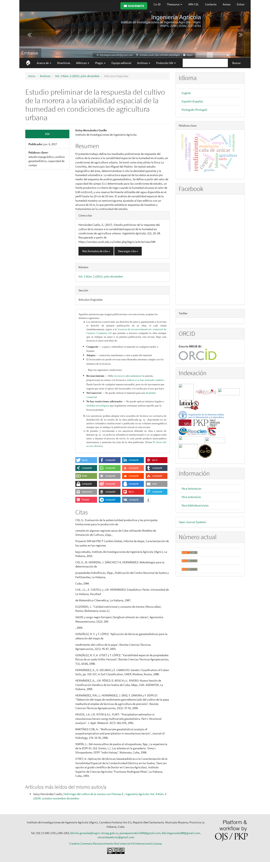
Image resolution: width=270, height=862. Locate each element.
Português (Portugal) (194, 110)
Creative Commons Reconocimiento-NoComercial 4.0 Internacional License (115, 843)
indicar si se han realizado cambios (145, 380)
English (186, 93)
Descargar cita (127, 251)
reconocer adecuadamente (128, 375)
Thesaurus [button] (173, 4)
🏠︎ (28, 62)
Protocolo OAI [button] (165, 63)
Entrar (241, 4)
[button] (86, 460)
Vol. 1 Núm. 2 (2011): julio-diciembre (77, 76)
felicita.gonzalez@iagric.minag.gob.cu (94, 833)
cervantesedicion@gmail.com (115, 837)
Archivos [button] (142, 63)
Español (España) (192, 101)
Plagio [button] (99, 63)
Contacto (210, 4)
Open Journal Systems (192, 522)
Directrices (63, 63)
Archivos (45, 76)
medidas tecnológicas (98, 405)
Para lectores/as (191, 488)
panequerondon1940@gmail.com (140, 833)
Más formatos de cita (95, 251)
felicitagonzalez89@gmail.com (181, 833)
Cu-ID (157, 4)
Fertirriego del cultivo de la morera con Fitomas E (93, 794)
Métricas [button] (81, 63)
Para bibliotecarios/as (195, 505)
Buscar (236, 63)
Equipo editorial (121, 63)
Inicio (31, 76)
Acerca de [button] (43, 63)
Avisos (226, 4)
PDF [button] (47, 134)
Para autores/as (191, 497)
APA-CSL (193, 4)
